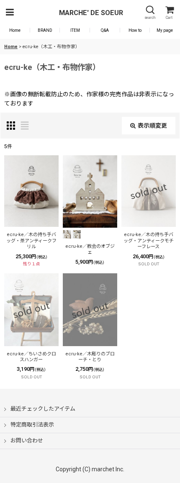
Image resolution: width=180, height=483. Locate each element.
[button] (9, 13)
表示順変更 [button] (152, 125)
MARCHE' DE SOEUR (91, 13)
